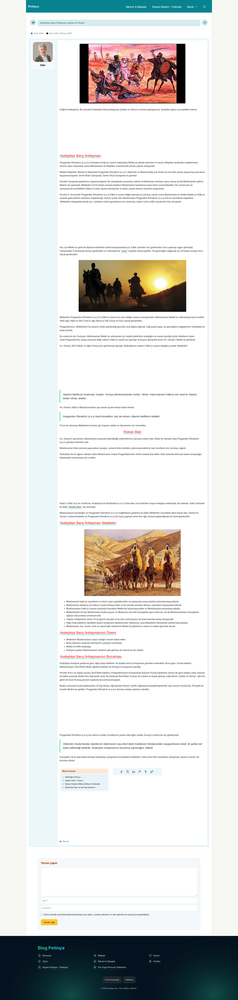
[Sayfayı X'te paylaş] (127, 771)
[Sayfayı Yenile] (205, 22)
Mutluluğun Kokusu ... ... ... (76, 777)
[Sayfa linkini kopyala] (151, 771)
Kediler (156, 961)
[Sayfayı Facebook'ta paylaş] (121, 771)
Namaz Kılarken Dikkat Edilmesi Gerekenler (82, 784)
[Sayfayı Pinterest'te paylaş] (139, 771)
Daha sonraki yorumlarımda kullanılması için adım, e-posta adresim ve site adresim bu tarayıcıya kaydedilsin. (97, 914)
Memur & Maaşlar (136, 6)
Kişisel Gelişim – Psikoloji (166, 6)
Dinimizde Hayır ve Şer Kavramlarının (80, 787)
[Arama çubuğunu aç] (204, 7)
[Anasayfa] (33, 22)
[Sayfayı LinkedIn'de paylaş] (133, 771)
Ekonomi (47, 955)
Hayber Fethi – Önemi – (74, 780)
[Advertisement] (132, 133)
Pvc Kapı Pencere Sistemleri (112, 967)
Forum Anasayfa (112, 980)
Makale (66, 841)
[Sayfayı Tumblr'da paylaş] (145, 771)
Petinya (33, 6)
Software (129, 980)
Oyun (45, 961)
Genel (190, 6)
